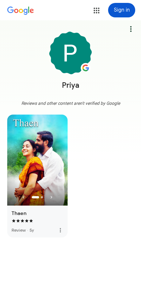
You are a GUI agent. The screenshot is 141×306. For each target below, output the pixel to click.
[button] (96, 10)
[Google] (20, 11)
